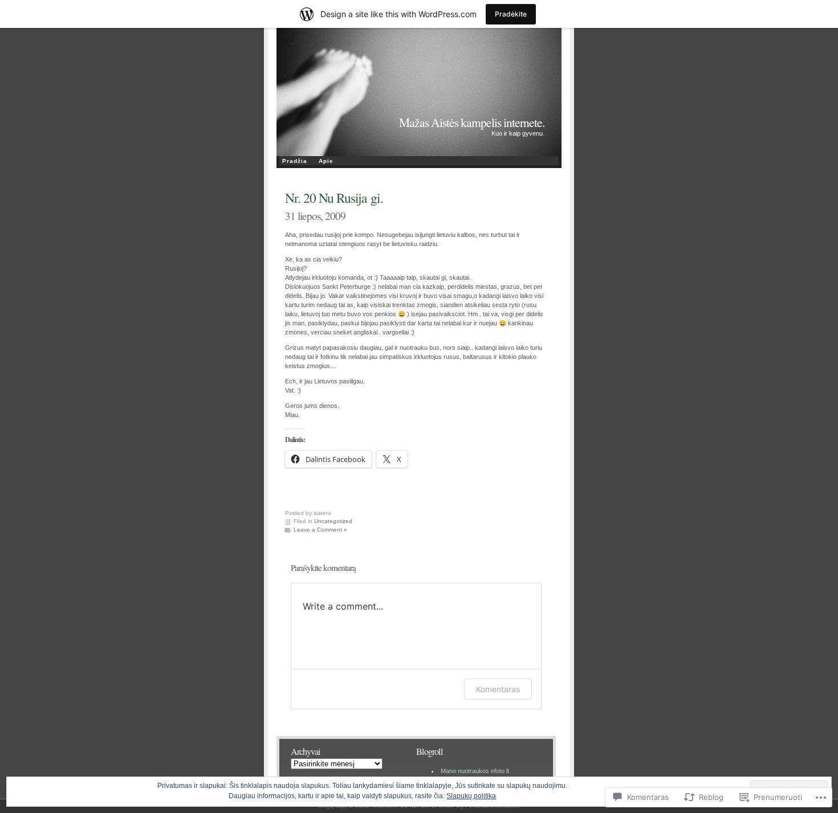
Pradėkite (511, 14)
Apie (326, 161)
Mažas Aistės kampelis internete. (471, 122)
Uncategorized (333, 521)
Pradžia (294, 161)
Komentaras (498, 689)
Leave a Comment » (320, 529)
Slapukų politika (471, 796)
